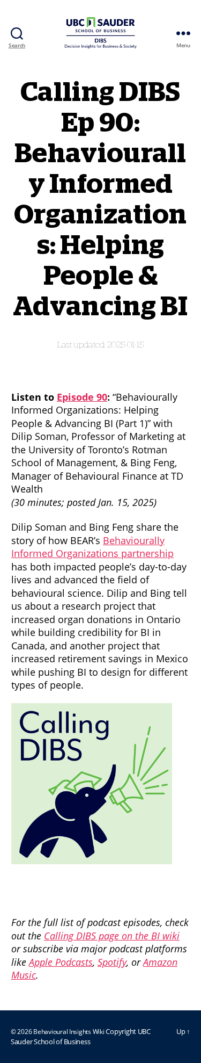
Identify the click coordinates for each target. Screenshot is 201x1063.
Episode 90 (82, 397)
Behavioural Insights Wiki (69, 1031)
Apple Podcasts (61, 962)
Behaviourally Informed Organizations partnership (92, 547)
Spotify (112, 962)
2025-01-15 (126, 345)
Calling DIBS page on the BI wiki (112, 935)
